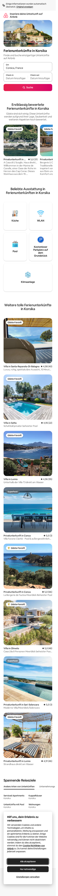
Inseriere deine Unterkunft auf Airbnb (26, 15)
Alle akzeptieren (28, 861)
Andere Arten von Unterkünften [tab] (19, 786)
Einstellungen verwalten (28, 877)
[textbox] (15, 78)
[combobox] (28, 68)
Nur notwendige (28, 869)
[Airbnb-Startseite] (6, 15)
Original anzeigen (24, 6)
